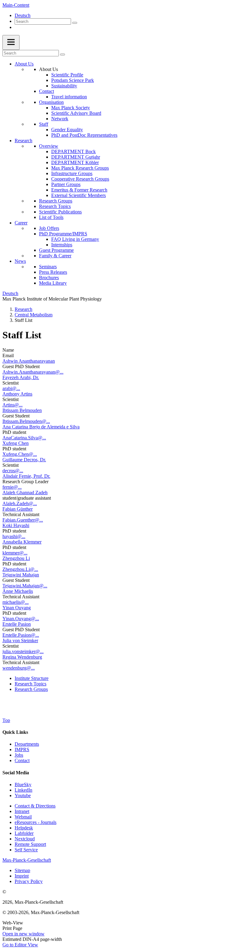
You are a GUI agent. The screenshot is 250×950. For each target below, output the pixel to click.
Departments (27, 744)
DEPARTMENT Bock (73, 151)
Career (21, 222)
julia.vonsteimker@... (23, 651)
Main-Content (15, 5)
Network (59, 118)
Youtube (23, 795)
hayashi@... (13, 536)
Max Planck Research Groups (80, 168)
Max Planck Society (70, 107)
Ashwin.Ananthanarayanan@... (32, 372)
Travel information (69, 96)
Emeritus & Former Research (79, 189)
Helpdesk (24, 827)
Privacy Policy (29, 881)
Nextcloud (25, 838)
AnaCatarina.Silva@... (24, 437)
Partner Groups (65, 184)
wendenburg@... (18, 667)
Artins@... (12, 404)
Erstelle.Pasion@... (20, 635)
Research (23, 140)
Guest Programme (56, 250)
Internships (61, 244)
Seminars (48, 266)
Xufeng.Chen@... (19, 454)
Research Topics (55, 206)
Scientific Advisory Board (76, 113)
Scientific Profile (67, 74)
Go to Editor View (20, 944)
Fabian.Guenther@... (22, 519)
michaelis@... (15, 602)
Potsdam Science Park (72, 80)
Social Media (15, 772)
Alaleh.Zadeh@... (19, 503)
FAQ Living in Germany (75, 239)
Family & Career (55, 255)
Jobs (19, 755)
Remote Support (30, 844)
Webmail (23, 816)
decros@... (12, 470)
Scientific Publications (60, 211)
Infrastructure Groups (71, 173)
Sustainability (64, 85)
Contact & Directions (35, 805)
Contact (46, 91)
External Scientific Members (78, 195)
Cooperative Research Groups (80, 178)
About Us (24, 63)
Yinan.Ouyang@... (20, 618)
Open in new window (23, 933)
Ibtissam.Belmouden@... (26, 421)
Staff (43, 124)
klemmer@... (14, 552)
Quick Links (15, 732)
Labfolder (24, 833)
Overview (48, 146)
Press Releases (53, 272)
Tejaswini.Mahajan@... (24, 585)
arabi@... (11, 388)
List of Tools (51, 217)
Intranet (22, 811)
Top (6, 720)
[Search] (74, 23)
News (20, 261)
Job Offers (49, 228)
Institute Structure (31, 678)
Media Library (53, 283)
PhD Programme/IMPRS (63, 233)
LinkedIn (23, 790)
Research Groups (55, 200)
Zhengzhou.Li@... (20, 569)
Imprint (22, 875)
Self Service (26, 849)
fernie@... (12, 487)
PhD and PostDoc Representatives (84, 135)
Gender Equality (67, 129)
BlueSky (23, 784)
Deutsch (22, 15)
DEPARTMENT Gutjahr (75, 157)
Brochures (49, 277)
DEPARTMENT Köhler (75, 162)
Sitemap (22, 870)
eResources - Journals (35, 822)
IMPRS (22, 749)
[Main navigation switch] (11, 42)
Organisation (51, 102)
